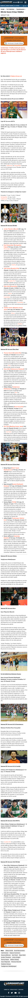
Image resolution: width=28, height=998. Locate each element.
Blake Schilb (9, 950)
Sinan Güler (7, 369)
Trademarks (20, 9)
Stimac (10, 293)
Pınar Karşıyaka (18, 406)
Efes (9, 365)
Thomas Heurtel (8, 353)
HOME (2, 9)
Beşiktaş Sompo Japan (16, 426)
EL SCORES (16, 5)
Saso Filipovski (5, 962)
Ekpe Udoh (7, 286)
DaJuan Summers (15, 953)
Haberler (2, 5)
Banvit (16, 229)
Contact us (6, 989)
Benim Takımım (9, 5)
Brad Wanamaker (8, 245)
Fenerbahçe (14, 286)
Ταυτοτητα (21, 989)
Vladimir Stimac (8, 307)
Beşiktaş (14, 264)
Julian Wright (16, 957)
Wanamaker (7, 248)
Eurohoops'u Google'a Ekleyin (15, 43)
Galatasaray (9, 165)
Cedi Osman (7, 268)
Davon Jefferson (6, 955)
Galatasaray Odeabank (17, 369)
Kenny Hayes (5, 959)
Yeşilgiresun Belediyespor (8, 966)
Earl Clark (6, 426)
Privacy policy (13, 989)
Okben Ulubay (14, 959)
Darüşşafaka (17, 165)
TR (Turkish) (10, 9)
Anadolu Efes (15, 268)
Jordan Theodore (9, 229)
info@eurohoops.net (16, 76)
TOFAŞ (14, 502)
